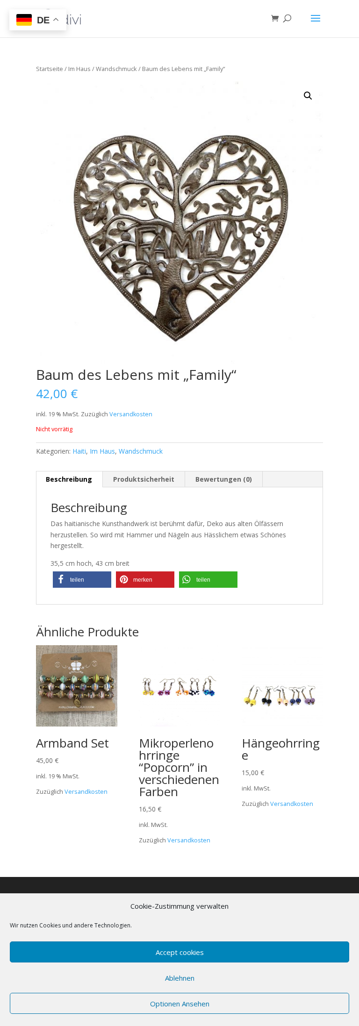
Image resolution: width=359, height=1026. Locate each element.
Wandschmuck (116, 68)
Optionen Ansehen (179, 1003)
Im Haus (79, 68)
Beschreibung (69, 479)
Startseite (49, 68)
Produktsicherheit (143, 479)
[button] (82, 579)
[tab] (69, 479)
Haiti (79, 451)
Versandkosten (130, 414)
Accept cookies (180, 952)
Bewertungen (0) (223, 479)
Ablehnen (179, 978)
